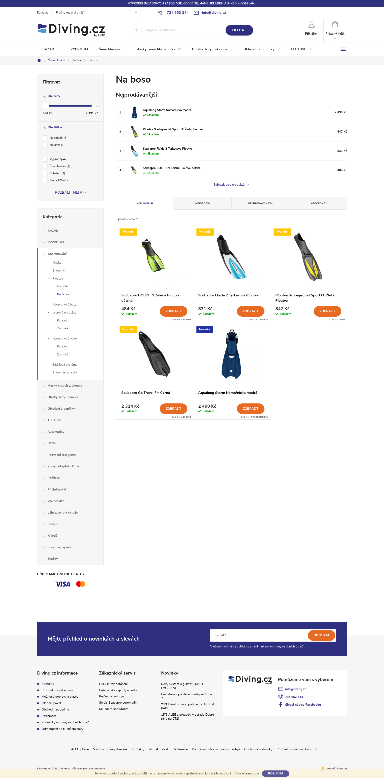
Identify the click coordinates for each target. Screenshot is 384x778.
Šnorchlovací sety (64, 372)
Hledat (239, 30)
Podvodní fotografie (62, 455)
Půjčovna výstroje (111, 696)
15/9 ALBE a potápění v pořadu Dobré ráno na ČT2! (187, 717)
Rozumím (275, 773)
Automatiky (56, 432)
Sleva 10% (58, 181)
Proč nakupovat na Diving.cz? (297, 749)
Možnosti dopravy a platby (60, 697)
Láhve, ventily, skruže (63, 512)
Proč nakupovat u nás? (70, 13)
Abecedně (318, 203)
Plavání (53, 524)
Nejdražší (202, 203)
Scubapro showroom (113, 709)
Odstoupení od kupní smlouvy (62, 729)
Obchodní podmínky (56, 709)
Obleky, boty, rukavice (63, 397)
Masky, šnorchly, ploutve (65, 385)
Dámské (62, 328)
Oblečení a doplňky (61, 409)
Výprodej (57, 159)
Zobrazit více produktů (230, 185)
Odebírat (322, 635)
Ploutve (57, 278)
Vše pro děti (56, 501)
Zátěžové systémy (64, 365)
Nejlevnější (144, 203)
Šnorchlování (59, 166)
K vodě (52, 536)
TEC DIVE (55, 420)
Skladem (57, 173)
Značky (53, 559)
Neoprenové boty (64, 304)
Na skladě (58, 138)
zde (256, 774)
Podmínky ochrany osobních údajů (65, 722)
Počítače (54, 478)
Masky (56, 262)
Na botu (62, 286)
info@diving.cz (295, 689)
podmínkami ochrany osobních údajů (277, 646)
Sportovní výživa (59, 547)
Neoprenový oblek (64, 338)
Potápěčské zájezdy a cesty (118, 690)
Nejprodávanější (260, 203)
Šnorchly (58, 270)
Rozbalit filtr (68, 192)
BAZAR (53, 231)
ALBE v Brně (80, 749)
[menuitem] (51, 49)
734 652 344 (294, 697)
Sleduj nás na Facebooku (303, 705)
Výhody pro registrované (110, 749)
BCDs (52, 443)
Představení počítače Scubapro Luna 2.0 (186, 696)
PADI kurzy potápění (113, 684)
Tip (53, 152)
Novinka (57, 145)
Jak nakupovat (51, 703)
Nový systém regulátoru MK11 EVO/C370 (182, 686)
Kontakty (42, 13)
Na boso (63, 294)
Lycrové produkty (64, 312)
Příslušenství (57, 489)
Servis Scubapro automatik (117, 703)
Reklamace (49, 716)
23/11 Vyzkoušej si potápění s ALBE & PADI (187, 706)
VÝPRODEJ (56, 242)
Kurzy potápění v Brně (63, 466)
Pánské (62, 320)
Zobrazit (173, 311)
